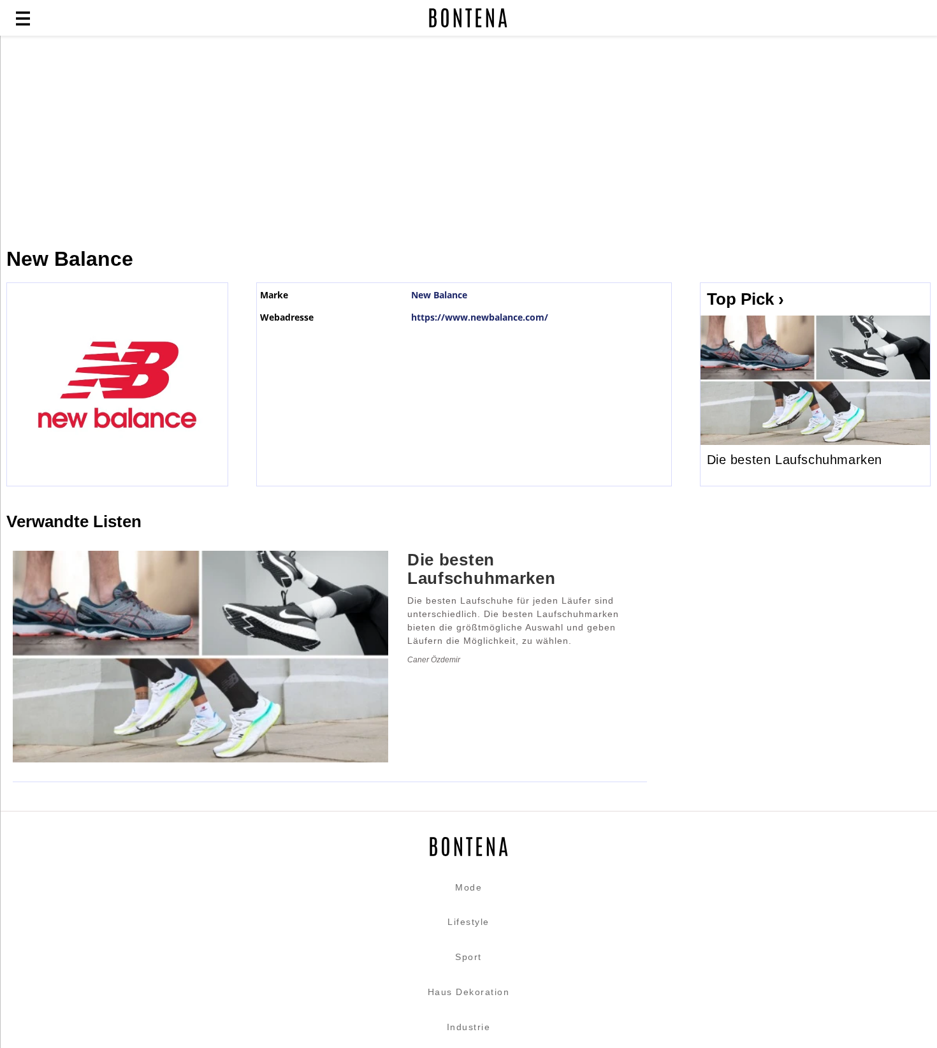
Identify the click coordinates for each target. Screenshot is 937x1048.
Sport (468, 957)
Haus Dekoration (469, 992)
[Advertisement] (309, 141)
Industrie (469, 1027)
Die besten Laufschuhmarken (795, 460)
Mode (468, 887)
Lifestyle (468, 922)
